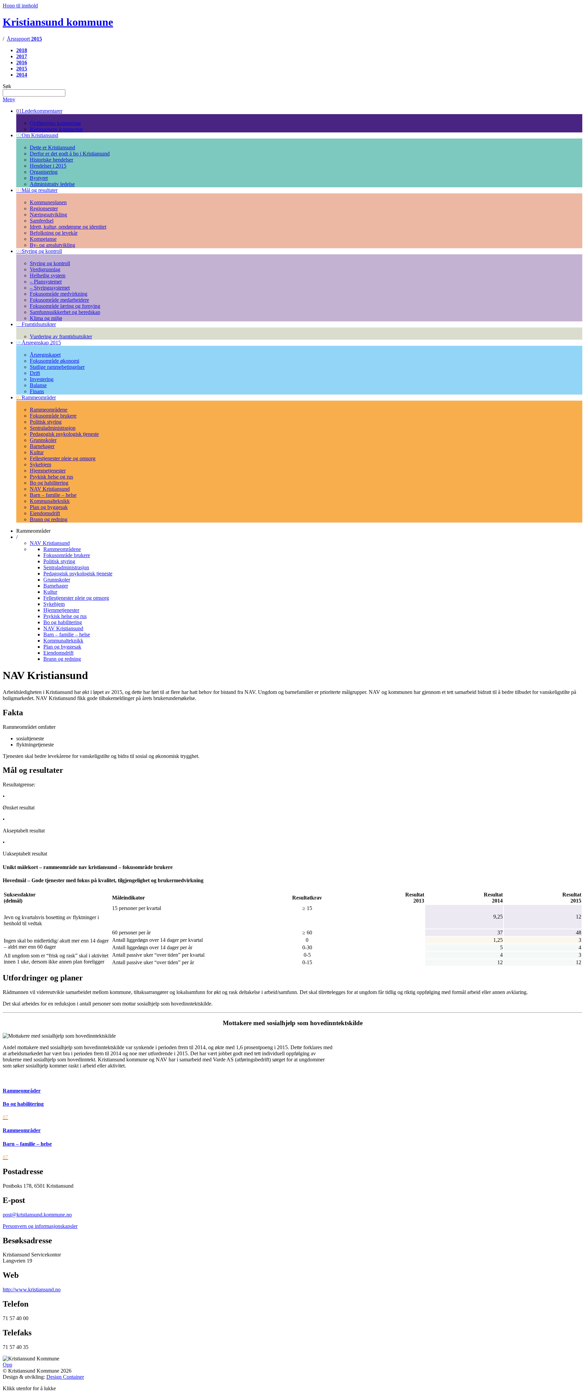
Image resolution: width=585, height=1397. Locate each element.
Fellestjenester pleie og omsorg (62, 458)
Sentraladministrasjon (52, 428)
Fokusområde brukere (53, 416)
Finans (37, 391)
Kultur (37, 452)
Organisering (44, 172)
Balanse (38, 385)
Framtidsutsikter (36, 324)
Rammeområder (36, 397)
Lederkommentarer (39, 111)
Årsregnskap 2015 (38, 342)
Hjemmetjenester (48, 470)
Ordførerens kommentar (55, 123)
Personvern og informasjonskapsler (40, 1226)
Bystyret (39, 178)
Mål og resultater (37, 190)
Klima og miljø (46, 318)
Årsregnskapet (45, 355)
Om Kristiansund (37, 135)
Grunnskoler (43, 440)
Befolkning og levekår (54, 233)
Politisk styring (46, 422)
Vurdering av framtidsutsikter (61, 336)
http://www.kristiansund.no (32, 1289)
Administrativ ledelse (52, 184)
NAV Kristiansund (50, 489)
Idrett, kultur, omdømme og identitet (68, 227)
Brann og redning (48, 519)
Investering (41, 379)
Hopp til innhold (20, 5)
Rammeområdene (48, 409)
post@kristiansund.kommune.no (37, 1215)
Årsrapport (24, 39)
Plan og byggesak (49, 507)
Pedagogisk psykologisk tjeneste (64, 434)
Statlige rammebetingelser (57, 367)
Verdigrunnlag (45, 269)
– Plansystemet (46, 281)
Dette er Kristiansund (52, 147)
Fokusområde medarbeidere (59, 300)
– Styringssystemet (50, 288)
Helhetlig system (47, 275)
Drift (35, 373)
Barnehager (42, 446)
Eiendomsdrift (45, 513)
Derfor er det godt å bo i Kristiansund (70, 153)
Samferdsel (41, 221)
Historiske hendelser (51, 160)
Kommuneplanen (48, 202)
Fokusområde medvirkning (58, 294)
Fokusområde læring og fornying (65, 306)
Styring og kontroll (39, 251)
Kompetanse (43, 239)
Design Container (65, 1377)
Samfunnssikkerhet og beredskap (65, 312)
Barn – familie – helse (53, 495)
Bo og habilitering (49, 483)
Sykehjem (40, 464)
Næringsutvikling (48, 214)
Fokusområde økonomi (54, 361)
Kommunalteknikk (50, 501)
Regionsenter (44, 208)
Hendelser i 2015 (48, 166)
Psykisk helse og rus (51, 477)
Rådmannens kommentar (56, 129)
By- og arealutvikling (52, 245)
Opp (7, 1365)
